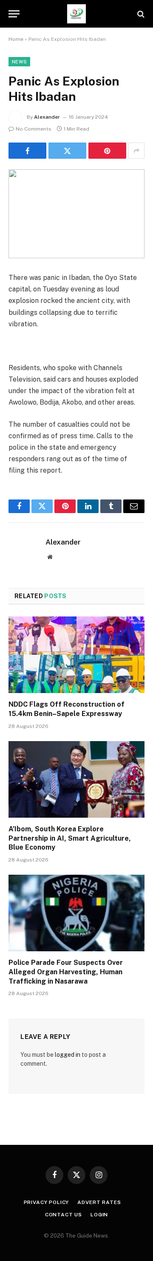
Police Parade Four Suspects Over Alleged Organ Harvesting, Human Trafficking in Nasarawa (65, 972)
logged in (67, 1054)
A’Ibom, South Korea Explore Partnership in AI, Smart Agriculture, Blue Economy (69, 838)
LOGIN (99, 1215)
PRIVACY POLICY (46, 1202)
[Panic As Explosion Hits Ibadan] (76, 213)
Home (15, 39)
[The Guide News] (76, 14)
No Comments (33, 129)
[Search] (140, 13)
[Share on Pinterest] (107, 151)
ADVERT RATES (99, 1202)
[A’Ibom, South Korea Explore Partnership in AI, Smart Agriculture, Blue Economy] (76, 779)
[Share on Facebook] (27, 151)
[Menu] (14, 13)
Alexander (47, 117)
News (19, 61)
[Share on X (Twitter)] (67, 151)
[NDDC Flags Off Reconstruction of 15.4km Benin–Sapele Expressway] (76, 654)
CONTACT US (63, 1215)
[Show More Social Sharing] (136, 151)
